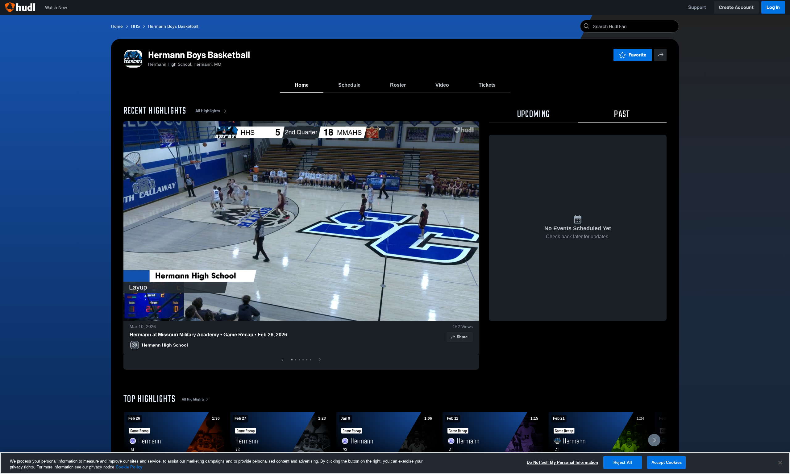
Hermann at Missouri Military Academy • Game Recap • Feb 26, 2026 (208, 334)
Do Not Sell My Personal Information (562, 462)
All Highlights (207, 110)
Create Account (736, 7)
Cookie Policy (129, 467)
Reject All (622, 462)
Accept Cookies (666, 462)
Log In (773, 7)
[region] (395, 463)
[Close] (780, 462)
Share (462, 336)
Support (697, 7)
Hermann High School (165, 345)
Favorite (638, 55)
